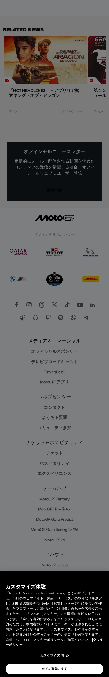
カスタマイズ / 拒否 (54, 655)
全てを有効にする (55, 669)
